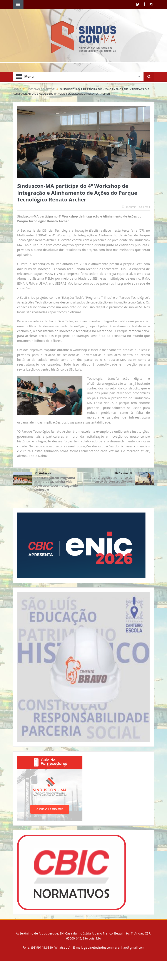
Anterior (45, 473)
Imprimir (130, 207)
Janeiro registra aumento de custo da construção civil (111, 479)
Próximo (121, 473)
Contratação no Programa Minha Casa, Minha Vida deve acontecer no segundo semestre (56, 483)
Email (146, 207)
